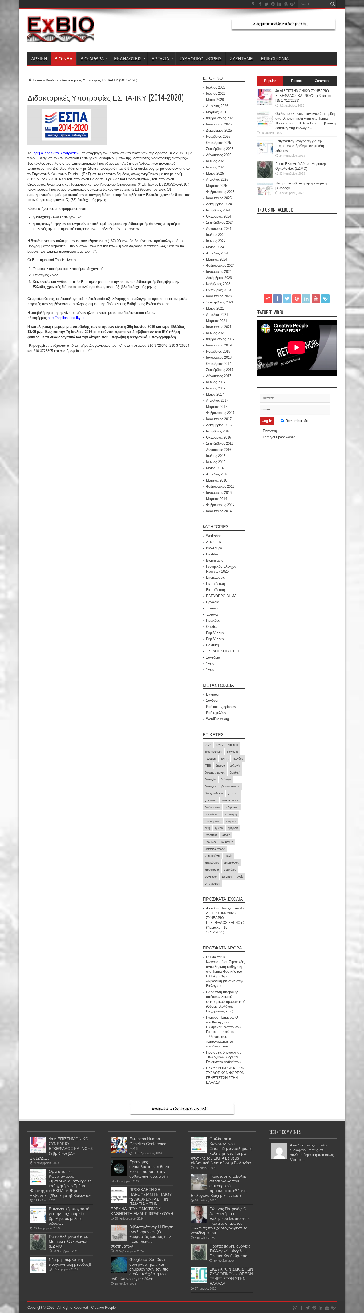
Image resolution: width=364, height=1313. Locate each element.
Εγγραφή (213, 694)
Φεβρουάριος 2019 (220, 339)
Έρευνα (212, 608)
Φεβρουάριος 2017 (220, 413)
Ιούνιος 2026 (215, 94)
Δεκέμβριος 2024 (219, 204)
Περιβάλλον (215, 633)
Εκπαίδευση (215, 584)
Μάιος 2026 (215, 100)
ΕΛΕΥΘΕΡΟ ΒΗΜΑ (221, 596)
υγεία (240, 876)
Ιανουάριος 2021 (219, 327)
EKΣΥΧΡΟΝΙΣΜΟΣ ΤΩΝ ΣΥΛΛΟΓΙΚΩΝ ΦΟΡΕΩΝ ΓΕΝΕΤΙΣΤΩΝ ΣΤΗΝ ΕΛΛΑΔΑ (231, 1276)
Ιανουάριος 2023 (219, 296)
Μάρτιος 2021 (216, 321)
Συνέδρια (213, 657)
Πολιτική (212, 645)
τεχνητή (227, 876)
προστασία (212, 869)
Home (37, 80)
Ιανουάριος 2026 (219, 124)
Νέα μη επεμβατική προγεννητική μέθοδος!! (70, 1262)
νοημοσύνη (212, 855)
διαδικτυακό (212, 807)
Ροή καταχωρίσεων (221, 707)
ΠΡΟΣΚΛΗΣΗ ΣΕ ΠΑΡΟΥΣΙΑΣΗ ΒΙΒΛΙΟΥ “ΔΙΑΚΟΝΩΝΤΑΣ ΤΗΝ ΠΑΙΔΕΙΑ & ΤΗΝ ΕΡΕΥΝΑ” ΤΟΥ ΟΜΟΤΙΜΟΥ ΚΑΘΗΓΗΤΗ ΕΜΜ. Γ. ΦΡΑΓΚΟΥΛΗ (142, 1201)
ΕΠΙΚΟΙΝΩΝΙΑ (275, 58)
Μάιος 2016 (215, 468)
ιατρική (226, 835)
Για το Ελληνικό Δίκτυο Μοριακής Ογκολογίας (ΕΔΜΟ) (68, 1241)
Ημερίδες (213, 620)
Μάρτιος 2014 (216, 499)
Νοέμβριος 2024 (218, 210)
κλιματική (227, 841)
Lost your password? (279, 437)
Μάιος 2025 (215, 173)
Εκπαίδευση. (216, 590)
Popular (270, 81)
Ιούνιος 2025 (215, 167)
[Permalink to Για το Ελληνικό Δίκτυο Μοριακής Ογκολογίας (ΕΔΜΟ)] (265, 176)
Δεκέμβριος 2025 (219, 130)
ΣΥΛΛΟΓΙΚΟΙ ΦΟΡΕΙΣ (200, 58)
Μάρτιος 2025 (216, 186)
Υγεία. (211, 670)
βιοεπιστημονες (215, 772)
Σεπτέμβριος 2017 (219, 370)
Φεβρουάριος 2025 (220, 192)
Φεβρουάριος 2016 (220, 486)
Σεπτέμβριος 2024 (219, 222)
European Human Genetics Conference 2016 (147, 1144)
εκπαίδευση (212, 814)
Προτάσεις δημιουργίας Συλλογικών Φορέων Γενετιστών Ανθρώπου (223, 1057)
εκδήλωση (231, 807)
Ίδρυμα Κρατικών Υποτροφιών (55, 153)
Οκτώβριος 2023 (218, 290)
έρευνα (220, 765)
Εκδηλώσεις (127, 58)
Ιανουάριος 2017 (219, 419)
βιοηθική (235, 772)
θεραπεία (211, 835)
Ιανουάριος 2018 (219, 358)
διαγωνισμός (230, 800)
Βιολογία (232, 751)
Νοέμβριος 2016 (218, 431)
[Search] (333, 4)
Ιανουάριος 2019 (219, 345)
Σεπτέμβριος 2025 (219, 149)
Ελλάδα (238, 758)
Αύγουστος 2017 (218, 376)
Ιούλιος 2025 (215, 161)
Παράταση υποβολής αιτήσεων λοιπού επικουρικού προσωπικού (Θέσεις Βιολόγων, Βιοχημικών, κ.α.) (225, 1001)
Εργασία (160, 58)
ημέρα (219, 828)
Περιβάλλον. (215, 639)
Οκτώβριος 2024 (218, 216)
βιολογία (210, 779)
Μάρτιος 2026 (216, 112)
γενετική (233, 793)
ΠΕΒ (208, 765)
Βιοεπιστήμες (213, 751)
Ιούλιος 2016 (215, 456)
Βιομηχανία (215, 560)
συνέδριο (211, 876)
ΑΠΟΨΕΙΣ (214, 542)
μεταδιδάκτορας (215, 848)
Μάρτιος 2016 (216, 480)
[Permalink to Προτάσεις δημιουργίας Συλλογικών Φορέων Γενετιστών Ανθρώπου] (199, 1259)
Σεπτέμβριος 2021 (219, 302)
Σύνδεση (212, 701)
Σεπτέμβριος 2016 (219, 443)
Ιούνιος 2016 (215, 462)
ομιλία (228, 855)
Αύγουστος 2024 (218, 229)
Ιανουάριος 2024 (219, 272)
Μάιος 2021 (215, 308)
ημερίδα (233, 828)
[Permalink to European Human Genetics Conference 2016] (119, 1151)
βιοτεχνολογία (214, 793)
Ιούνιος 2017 (215, 388)
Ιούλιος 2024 (215, 235)
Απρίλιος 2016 (217, 474)
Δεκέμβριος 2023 (219, 278)
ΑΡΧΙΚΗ (39, 58)
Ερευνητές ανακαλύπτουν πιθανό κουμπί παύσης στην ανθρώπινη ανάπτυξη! (149, 1169)
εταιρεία (231, 821)
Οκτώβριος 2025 (218, 143)
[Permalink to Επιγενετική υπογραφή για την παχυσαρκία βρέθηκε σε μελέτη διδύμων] (265, 154)
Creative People (103, 1308)
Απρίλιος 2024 (217, 253)
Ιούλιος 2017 (215, 382)
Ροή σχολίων (216, 713)
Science (233, 744)
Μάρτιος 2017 (216, 407)
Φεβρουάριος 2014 (220, 505)
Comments (323, 81)
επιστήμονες (213, 821)
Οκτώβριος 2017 (218, 364)
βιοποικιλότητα (230, 786)
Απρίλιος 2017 (217, 401)
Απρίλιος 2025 (217, 180)
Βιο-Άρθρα (92, 58)
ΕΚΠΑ (224, 758)
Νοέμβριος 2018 (218, 351)
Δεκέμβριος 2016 (219, 425)
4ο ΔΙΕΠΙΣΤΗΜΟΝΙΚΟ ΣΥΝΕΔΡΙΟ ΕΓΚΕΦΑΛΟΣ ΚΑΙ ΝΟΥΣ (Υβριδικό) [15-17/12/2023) (303, 95)
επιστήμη (231, 814)
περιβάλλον (231, 862)
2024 (208, 744)
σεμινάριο (230, 869)
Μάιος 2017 (215, 394)
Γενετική (210, 758)
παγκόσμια (212, 862)
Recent (296, 81)
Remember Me (296, 421)
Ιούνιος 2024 (215, 241)
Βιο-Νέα (63, 58)
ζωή (207, 828)
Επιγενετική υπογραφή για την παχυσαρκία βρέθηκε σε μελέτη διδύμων (299, 146)
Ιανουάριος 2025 (219, 198)
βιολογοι (226, 779)
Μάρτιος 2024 (216, 259)
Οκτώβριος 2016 (218, 437)
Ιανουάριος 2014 (219, 511)
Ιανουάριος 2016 (219, 493)
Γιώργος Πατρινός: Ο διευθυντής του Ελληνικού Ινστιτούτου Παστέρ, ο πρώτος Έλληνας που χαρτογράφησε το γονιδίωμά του (223, 1031)
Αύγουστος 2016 (218, 450)
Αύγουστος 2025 (218, 155)
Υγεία (210, 663)
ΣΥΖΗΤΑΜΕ (241, 58)
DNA (219, 744)
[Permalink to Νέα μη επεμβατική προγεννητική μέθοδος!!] (265, 196)
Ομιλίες (211, 627)
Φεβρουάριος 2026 (220, 118)
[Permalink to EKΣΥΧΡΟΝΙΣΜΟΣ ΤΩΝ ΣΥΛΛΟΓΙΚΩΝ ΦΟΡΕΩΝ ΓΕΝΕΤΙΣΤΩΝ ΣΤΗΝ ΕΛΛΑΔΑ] (199, 1282)
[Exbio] (60, 38)
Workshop (213, 536)
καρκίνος (210, 841)
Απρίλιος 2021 (217, 315)
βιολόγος (210, 786)
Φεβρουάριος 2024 (220, 265)
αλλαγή (235, 765)
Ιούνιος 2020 (215, 333)
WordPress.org (217, 719)
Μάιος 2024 (215, 247)
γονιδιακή (211, 800)
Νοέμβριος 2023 (218, 284)
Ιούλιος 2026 (215, 87)
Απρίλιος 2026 (217, 106)
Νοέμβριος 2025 (218, 137)
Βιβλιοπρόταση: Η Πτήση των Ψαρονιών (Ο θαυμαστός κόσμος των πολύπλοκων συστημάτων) (142, 1236)
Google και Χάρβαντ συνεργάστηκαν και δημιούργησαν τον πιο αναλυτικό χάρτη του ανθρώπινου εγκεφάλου (139, 1269)
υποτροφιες (212, 883)
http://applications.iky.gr (66, 318)
